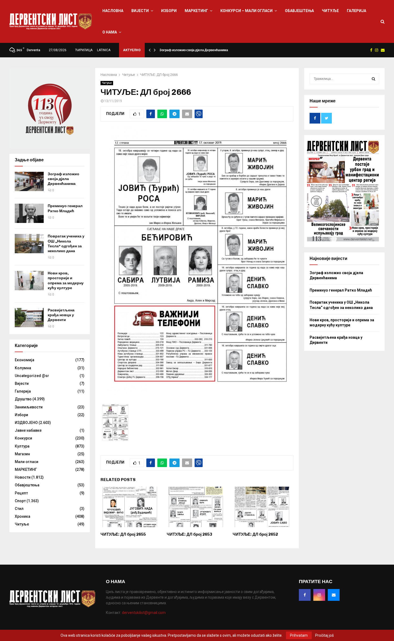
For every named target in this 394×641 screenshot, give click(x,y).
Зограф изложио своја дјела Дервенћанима (193, 50)
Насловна (112, 11)
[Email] (334, 595)
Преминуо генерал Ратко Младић (65, 208)
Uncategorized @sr (32, 376)
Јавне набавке (28, 430)
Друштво (23, 399)
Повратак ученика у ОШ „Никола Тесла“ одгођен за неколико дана (66, 243)
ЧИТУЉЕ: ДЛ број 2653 (189, 534)
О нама (109, 32)
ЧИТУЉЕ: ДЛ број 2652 (255, 534)
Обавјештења (299, 11)
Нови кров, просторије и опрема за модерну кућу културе (66, 280)
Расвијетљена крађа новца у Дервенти (61, 315)
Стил (19, 508)
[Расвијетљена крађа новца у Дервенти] (29, 317)
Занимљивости (29, 407)
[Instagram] (319, 595)
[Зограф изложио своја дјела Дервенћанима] (29, 181)
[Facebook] (305, 595)
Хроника (22, 516)
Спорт (20, 501)
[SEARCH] (373, 78)
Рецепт (21, 493)
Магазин (22, 454)
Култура (22, 446)
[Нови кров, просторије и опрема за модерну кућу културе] (29, 280)
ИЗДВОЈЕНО (26, 422)
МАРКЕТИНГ (196, 11)
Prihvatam (299, 635)
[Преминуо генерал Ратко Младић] (29, 213)
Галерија (356, 11)
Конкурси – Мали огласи (246, 11)
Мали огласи (26, 462)
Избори (169, 11)
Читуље (330, 11)
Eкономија (24, 360)
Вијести (140, 11)
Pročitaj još (324, 635)
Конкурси (23, 438)
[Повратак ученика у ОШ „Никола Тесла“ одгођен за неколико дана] (29, 243)
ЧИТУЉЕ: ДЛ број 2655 (123, 534)
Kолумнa (23, 368)
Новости (23, 477)
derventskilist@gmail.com (144, 612)
